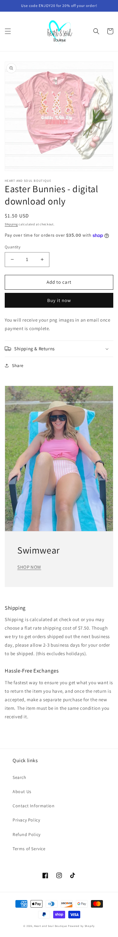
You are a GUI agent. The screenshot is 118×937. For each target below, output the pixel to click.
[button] (8, 31)
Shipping (11, 224)
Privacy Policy (26, 820)
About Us (22, 791)
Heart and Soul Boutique (51, 926)
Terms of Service (29, 848)
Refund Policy (27, 834)
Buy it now (59, 300)
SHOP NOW (29, 567)
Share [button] (18, 365)
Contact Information (33, 806)
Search (19, 777)
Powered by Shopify (81, 926)
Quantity (12, 247)
